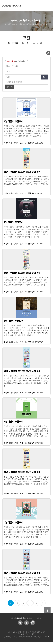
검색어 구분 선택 (12, 66)
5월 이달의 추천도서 (13, 421)
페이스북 (26, 622)
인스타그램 (32, 622)
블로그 (20, 622)
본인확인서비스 (29, 618)
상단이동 (47, 610)
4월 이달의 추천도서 (13, 522)
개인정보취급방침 (16, 618)
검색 (8, 77)
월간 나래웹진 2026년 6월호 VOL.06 (22, 272)
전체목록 (9, 87)
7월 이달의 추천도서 (13, 222)
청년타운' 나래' (11, 6)
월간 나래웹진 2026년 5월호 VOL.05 (22, 371)
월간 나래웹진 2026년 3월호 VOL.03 (22, 572)
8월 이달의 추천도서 (13, 121)
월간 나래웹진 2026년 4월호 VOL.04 (22, 472)
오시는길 (38, 618)
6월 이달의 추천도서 (13, 320)
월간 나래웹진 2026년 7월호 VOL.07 (22, 171)
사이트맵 (50, 6)
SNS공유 (48, 53)
